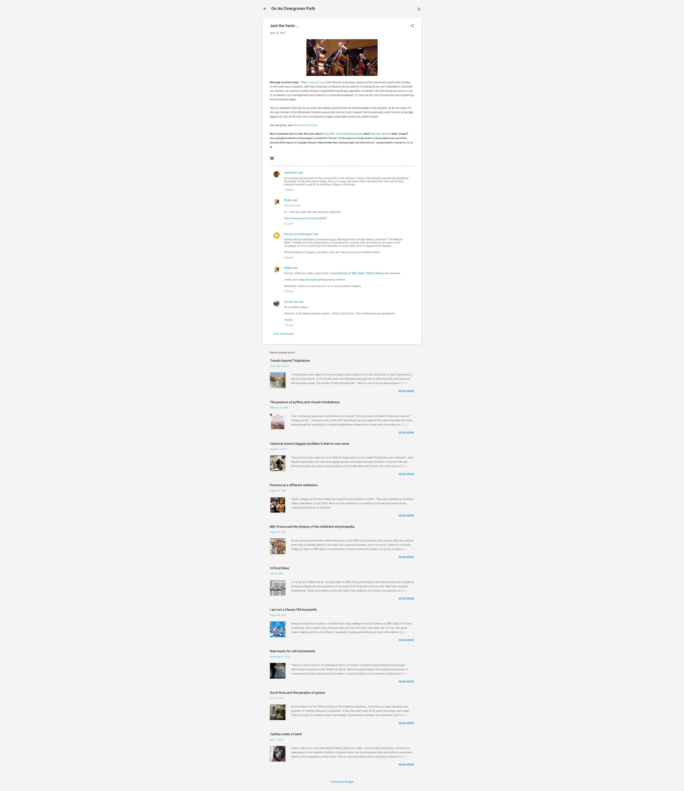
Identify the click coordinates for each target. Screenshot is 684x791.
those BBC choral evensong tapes (343, 133)
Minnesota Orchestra (306, 125)
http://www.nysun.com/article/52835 (305, 218)
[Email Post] (272, 159)
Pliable (288, 200)
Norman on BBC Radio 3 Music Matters (361, 273)
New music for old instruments (292, 651)
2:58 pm (288, 257)
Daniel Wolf (290, 172)
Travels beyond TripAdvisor (290, 360)
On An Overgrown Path (293, 8)
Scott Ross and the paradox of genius (297, 692)
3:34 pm (288, 291)
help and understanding (312, 279)
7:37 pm (288, 325)
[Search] (419, 9)
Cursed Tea (290, 301)
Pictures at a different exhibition (294, 485)
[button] (412, 26)
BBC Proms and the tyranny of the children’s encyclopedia (312, 526)
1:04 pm (288, 189)
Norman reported (381, 133)
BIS (356, 95)
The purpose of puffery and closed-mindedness (305, 402)
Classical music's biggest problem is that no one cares (309, 443)
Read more (406, 391)
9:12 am (288, 223)
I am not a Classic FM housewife (293, 609)
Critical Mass (279, 568)
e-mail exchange (316, 82)
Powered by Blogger (342, 781)
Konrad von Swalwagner (298, 234)
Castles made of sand (286, 734)
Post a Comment (283, 333)
